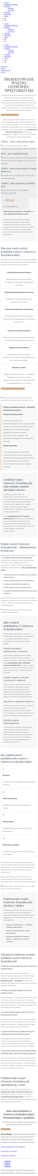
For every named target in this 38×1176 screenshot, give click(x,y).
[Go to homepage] (5, 70)
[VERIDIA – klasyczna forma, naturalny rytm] (15, 190)
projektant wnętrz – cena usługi (11, 980)
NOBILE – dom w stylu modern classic (18, 141)
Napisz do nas (6, 1129)
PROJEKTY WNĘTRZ (11, 4)
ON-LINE (11, 10)
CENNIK (7, 12)
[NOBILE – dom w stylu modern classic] (19, 149)
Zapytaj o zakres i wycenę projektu (13, 389)
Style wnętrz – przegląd (9, 1151)
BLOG (6, 16)
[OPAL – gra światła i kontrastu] (19, 164)
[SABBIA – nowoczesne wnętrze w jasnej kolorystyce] (19, 178)
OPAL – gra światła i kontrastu (14, 153)
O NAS (6, 2)
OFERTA (7, 6)
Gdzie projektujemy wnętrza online (13, 1147)
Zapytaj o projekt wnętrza (10, 115)
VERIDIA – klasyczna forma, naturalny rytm (18, 184)
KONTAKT (7, 14)
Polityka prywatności (8, 1155)
